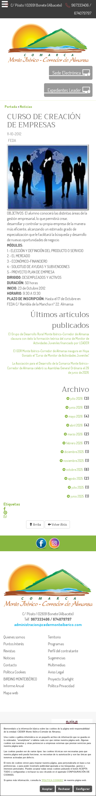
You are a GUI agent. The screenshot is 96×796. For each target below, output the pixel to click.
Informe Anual (13, 685)
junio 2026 (76, 407)
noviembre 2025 (73, 461)
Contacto (10, 665)
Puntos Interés (13, 643)
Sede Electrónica (66, 73)
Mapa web (10, 692)
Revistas (9, 651)
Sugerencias (56, 658)
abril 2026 (76, 425)
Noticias (26, 106)
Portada (11, 106)
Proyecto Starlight (61, 679)
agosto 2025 (75, 478)
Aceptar (47, 789)
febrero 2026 (74, 443)
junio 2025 (77, 496)
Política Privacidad (61, 685)
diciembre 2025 (74, 452)
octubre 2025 (74, 470)
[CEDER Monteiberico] (48, 42)
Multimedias (56, 665)
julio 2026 (76, 398)
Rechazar (64, 789)
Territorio (54, 637)
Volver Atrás (59, 524)
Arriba (36, 524)
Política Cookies (14, 672)
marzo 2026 (75, 434)
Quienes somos (14, 637)
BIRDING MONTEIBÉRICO (20, 679)
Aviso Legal (56, 672)
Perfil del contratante (63, 651)
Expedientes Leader (64, 90)
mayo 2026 (75, 416)
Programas (56, 643)
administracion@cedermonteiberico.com (48, 624)
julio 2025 (77, 487)
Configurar (83, 789)
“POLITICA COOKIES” (52, 780)
